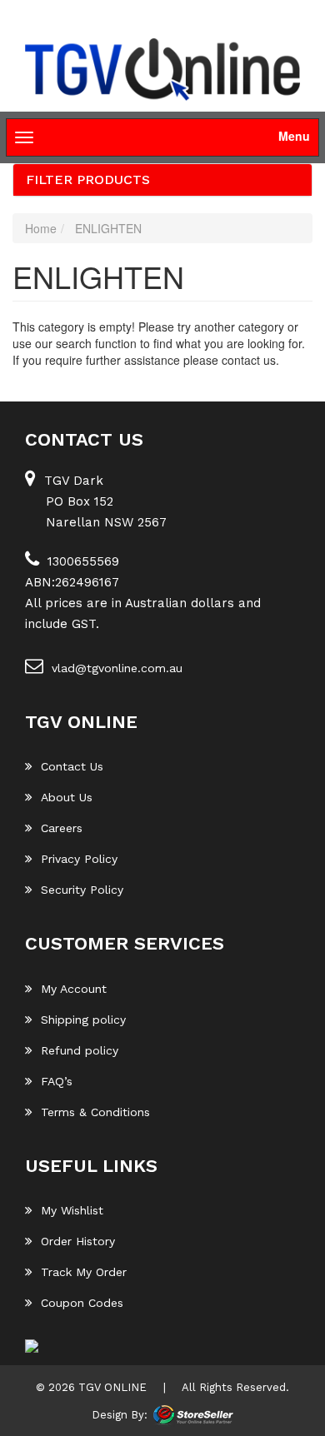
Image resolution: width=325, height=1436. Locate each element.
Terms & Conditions (95, 1112)
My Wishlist (72, 1210)
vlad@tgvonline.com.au (117, 668)
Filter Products (88, 179)
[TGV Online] (162, 70)
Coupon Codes (82, 1302)
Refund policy (79, 1050)
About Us (66, 797)
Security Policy (82, 889)
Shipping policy (83, 1019)
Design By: (120, 1415)
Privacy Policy (79, 858)
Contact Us (72, 766)
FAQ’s (56, 1081)
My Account (74, 988)
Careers (61, 828)
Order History (78, 1241)
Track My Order (84, 1272)
